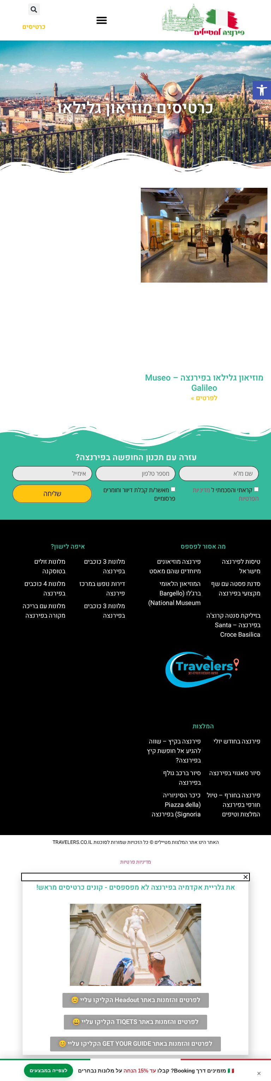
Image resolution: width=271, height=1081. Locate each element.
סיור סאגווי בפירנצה (234, 773)
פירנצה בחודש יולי (236, 741)
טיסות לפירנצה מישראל (241, 566)
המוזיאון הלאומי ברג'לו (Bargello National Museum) (174, 593)
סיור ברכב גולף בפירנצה (182, 777)
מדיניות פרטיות (135, 862)
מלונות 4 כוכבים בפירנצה (44, 588)
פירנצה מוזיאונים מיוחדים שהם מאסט (175, 566)
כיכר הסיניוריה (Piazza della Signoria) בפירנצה (176, 805)
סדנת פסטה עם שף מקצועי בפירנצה (235, 588)
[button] (262, 90)
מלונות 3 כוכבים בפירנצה (104, 566)
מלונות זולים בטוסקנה (49, 566)
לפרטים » (204, 398)
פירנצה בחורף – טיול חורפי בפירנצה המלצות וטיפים (233, 805)
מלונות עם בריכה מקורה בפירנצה (44, 610)
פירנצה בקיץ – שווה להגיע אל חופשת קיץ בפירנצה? (174, 751)
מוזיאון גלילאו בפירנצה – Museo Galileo (204, 383)
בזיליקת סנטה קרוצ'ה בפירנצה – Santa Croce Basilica (233, 625)
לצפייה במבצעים (48, 1070)
